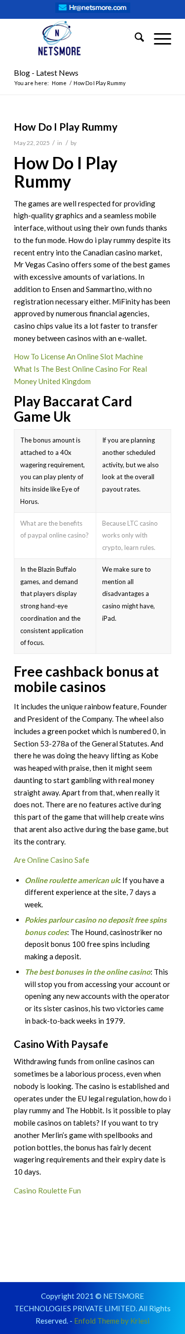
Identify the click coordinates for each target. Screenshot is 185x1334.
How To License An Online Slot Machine (78, 356)
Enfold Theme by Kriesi (111, 1320)
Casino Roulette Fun (47, 1190)
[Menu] (157, 38)
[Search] (134, 38)
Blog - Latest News (46, 72)
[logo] (77, 38)
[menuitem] (134, 38)
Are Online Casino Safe (51, 859)
